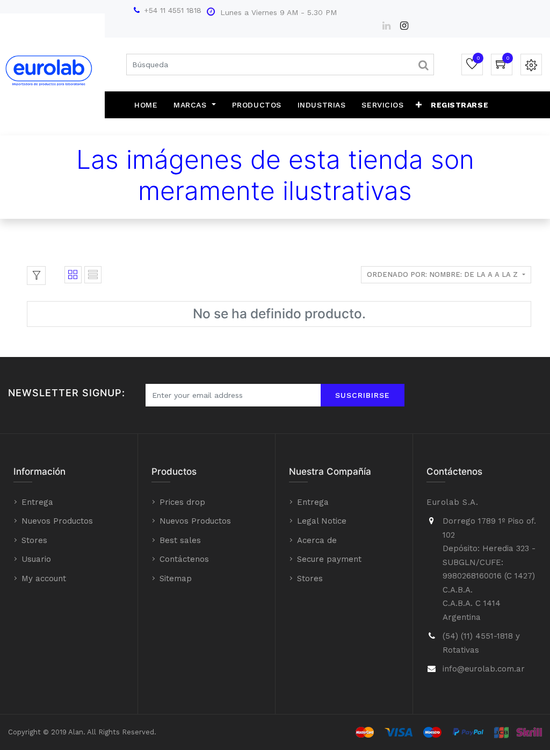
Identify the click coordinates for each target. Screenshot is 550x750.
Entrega (37, 502)
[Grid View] (73, 274)
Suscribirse (362, 395)
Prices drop (182, 502)
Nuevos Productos (57, 521)
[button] (418, 104)
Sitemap (176, 578)
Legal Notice (321, 521)
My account (43, 578)
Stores (34, 540)
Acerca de (317, 540)
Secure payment (329, 559)
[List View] (93, 274)
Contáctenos (184, 559)
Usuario (36, 559)
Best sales (180, 540)
